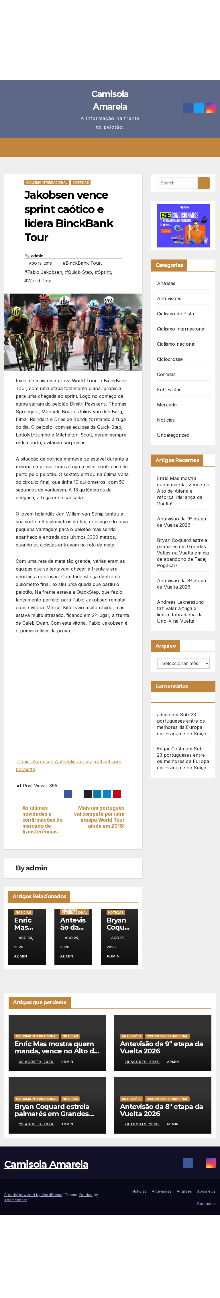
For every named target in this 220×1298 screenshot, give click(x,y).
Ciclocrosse (170, 359)
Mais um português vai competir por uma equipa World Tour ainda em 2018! (99, 817)
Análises (166, 283)
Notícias (23, 912)
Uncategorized (173, 435)
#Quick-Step (78, 272)
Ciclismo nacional (176, 344)
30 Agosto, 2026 (36, 1062)
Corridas (81, 182)
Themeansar (15, 1199)
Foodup (86, 1194)
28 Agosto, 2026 (142, 1124)
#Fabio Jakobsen (43, 272)
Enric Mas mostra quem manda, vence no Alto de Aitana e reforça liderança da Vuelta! (183, 490)
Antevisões (169, 298)
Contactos (206, 1203)
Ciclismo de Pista (175, 313)
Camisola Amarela (46, 1164)
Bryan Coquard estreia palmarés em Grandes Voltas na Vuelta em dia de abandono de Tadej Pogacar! (183, 552)
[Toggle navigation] (114, 148)
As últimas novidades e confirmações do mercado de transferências (42, 820)
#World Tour (38, 281)
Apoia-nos (206, 1191)
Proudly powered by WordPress (33, 1194)
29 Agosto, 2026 (142, 1062)
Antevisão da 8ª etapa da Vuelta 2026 (161, 1110)
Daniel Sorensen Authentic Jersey (54, 761)
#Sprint (103, 272)
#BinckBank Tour (82, 263)
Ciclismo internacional (46, 182)
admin (37, 255)
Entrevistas (169, 389)
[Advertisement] (110, 40)
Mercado (167, 405)
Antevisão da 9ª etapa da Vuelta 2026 (161, 1047)
